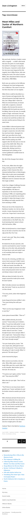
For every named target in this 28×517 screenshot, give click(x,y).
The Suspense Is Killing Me (12, 459)
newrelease (9, 433)
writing (14, 433)
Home (4, 488)
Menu (23, 5)
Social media (6, 496)
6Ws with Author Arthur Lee (12, 472)
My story (4, 492)
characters (22, 432)
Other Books (6, 507)
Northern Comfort (14, 432)
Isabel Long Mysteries (9, 500)
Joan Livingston (9, 6)
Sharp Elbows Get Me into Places (14, 466)
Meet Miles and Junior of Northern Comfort (12, 24)
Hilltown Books (7, 503)
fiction (3, 433)
